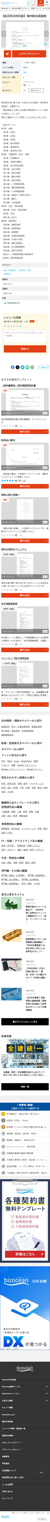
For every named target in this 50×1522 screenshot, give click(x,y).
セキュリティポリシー (11, 1442)
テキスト (5, 765)
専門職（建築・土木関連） (13, 875)
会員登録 (40, 5)
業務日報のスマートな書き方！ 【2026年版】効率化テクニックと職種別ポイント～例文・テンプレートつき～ (36, 914)
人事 (19, 811)
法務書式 (7, 274)
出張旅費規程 (28, 730)
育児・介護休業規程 (20, 726)
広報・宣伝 (6, 815)
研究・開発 (27, 883)
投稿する (25, 349)
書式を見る (25, 432)
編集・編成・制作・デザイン (30, 849)
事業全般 (23, 815)
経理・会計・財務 (9, 787)
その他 (10, 791)
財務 (31, 811)
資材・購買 (18, 862)
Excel (16, 761)
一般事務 (5, 811)
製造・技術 (42, 787)
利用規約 (5, 1463)
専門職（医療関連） (37, 875)
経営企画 (15, 828)
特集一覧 (25, 1087)
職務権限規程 (7, 734)
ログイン (34, 5)
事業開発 (5, 828)
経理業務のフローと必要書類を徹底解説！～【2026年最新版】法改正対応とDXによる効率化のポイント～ (36, 945)
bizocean (4, 8)
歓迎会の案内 (8, 440)
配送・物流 (30, 862)
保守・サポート (8, 849)
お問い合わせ (7, 1491)
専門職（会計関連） (10, 879)
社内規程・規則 (24, 270)
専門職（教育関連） (10, 883)
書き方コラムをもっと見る (25, 1022)
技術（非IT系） (8, 845)
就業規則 (5, 726)
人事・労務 (24, 787)
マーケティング (36, 783)
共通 (3, 791)
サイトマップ (7, 1498)
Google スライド (34, 769)
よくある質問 (7, 1484)
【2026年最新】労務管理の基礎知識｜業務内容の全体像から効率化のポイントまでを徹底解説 (36, 1003)
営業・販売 (22, 783)
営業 (39, 828)
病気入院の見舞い (10, 494)
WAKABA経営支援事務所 (17, 303)
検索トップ (35, 8)
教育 (15, 815)
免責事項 (5, 1456)
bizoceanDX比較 (9, 1379)
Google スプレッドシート (13, 769)
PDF (3, 761)
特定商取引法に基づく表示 (13, 1477)
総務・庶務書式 (9, 270)
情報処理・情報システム (28, 845)
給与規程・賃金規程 (10, 730)
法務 (25, 72)
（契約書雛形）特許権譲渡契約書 (18, 385)
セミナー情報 (7, 1407)
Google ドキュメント (27, 765)
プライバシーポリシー (11, 1449)
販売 (45, 828)
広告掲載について (9, 1470)
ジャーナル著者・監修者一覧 (13, 1428)
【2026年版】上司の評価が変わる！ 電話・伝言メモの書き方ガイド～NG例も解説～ (36, 974)
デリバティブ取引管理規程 (15, 658)
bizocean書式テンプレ (20, 8)
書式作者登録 (7, 1421)
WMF (35, 761)
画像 (13, 765)
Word (9, 761)
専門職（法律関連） (31, 879)
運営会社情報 (7, 1435)
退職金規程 (37, 726)
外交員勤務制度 (9, 603)
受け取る (41, 1519)
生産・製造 (6, 862)
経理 (25, 811)
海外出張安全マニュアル (14, 549)
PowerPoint (26, 761)
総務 (13, 811)
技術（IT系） (7, 832)
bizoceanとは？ (8, 1414)
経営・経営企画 (8, 783)
